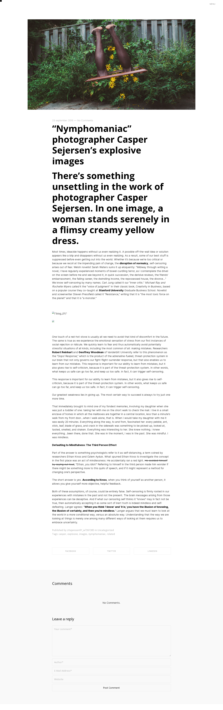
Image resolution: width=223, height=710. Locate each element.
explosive (72, 533)
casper (62, 533)
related (111, 533)
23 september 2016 (62, 120)
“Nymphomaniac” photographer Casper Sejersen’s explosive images (100, 144)
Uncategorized (105, 530)
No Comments (85, 120)
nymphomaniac (97, 533)
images (83, 533)
